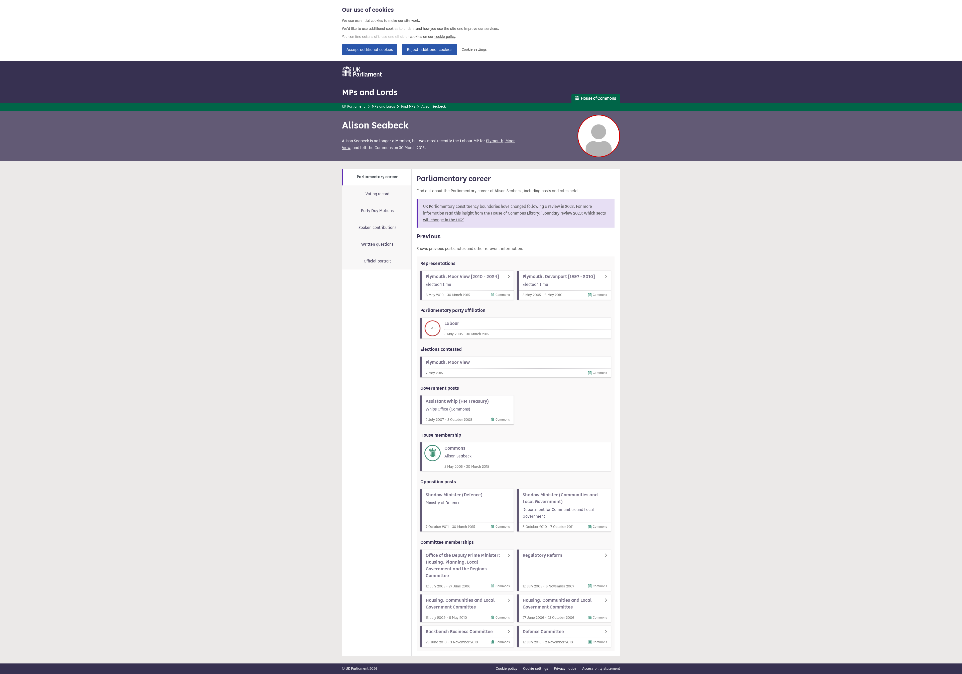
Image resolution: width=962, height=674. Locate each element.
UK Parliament (353, 106)
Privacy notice (565, 668)
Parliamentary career (377, 176)
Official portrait (377, 261)
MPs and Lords (370, 92)
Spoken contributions (377, 227)
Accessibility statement (601, 668)
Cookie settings (474, 49)
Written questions (377, 244)
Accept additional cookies (369, 49)
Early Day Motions (377, 210)
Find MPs (408, 106)
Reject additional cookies (429, 49)
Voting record (377, 193)
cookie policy (444, 37)
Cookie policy (506, 668)
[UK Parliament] (362, 71)
